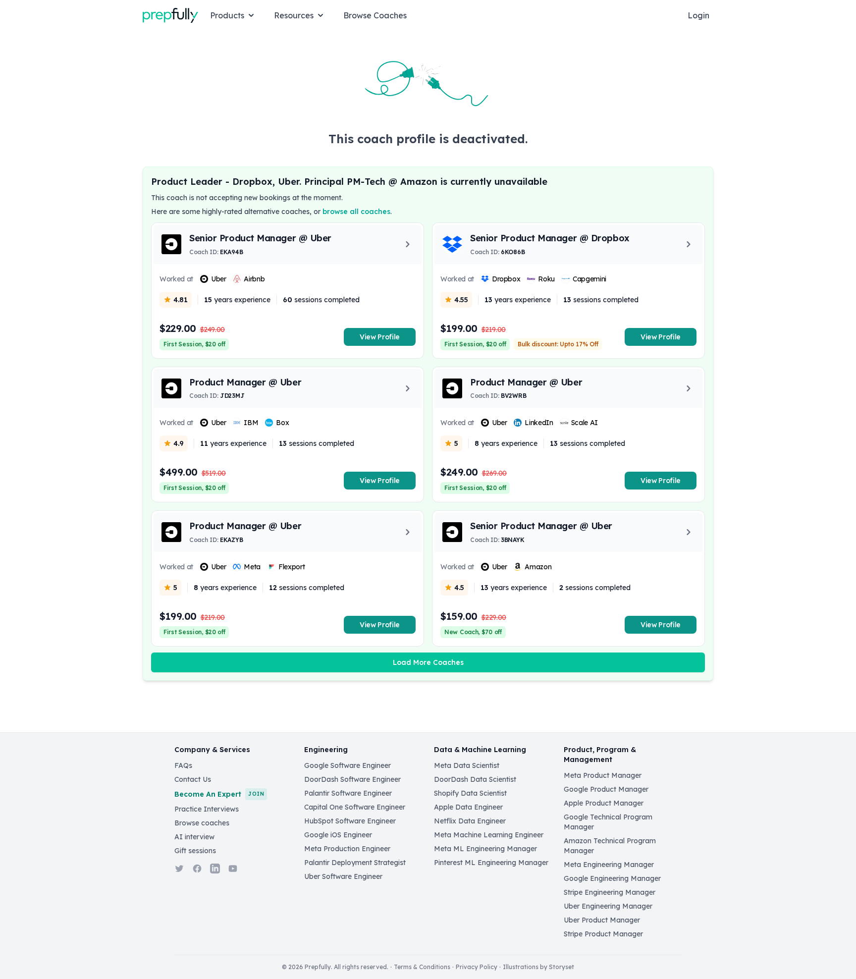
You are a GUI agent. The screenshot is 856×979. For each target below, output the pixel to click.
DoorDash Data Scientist (475, 779)
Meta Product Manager (603, 775)
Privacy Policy (476, 967)
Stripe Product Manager (603, 933)
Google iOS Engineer (338, 834)
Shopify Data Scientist (470, 793)
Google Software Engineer (347, 765)
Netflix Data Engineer (470, 820)
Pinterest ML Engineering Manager (491, 862)
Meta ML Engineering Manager (485, 848)
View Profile (380, 336)
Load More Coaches (428, 662)
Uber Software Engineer (343, 876)
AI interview (194, 836)
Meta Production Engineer (347, 848)
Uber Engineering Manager (608, 906)
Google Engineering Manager (612, 878)
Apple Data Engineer (468, 807)
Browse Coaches (375, 15)
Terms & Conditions (422, 967)
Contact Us (192, 779)
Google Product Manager (606, 789)
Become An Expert (219, 794)
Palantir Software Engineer (348, 793)
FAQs (183, 765)
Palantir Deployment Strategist (355, 862)
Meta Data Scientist (466, 765)
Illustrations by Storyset (538, 967)
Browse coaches (201, 822)
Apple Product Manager (603, 803)
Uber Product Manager (602, 920)
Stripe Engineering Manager (609, 892)
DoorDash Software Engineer (352, 779)
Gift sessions (195, 850)
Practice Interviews (206, 809)
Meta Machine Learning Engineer (488, 834)
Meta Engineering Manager (609, 864)
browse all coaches (356, 211)
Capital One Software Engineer (354, 807)
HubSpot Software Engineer (350, 820)
